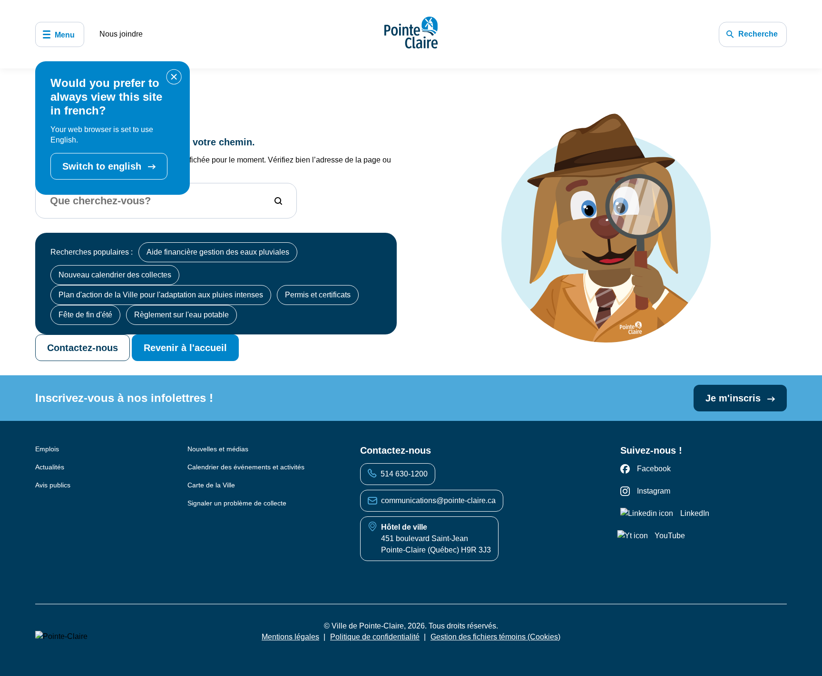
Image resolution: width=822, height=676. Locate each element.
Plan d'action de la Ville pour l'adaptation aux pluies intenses (161, 295)
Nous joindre (121, 34)
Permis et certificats (318, 295)
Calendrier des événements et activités (245, 467)
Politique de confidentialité (375, 637)
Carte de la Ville (211, 485)
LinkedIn (694, 513)
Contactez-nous (82, 348)
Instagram (653, 491)
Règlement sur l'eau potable (181, 315)
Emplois (47, 449)
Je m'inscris (734, 398)
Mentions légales (290, 637)
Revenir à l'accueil (185, 348)
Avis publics (52, 485)
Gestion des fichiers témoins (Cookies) (495, 637)
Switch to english (103, 166)
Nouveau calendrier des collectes (115, 275)
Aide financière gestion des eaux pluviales (218, 252)
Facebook (654, 469)
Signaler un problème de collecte (236, 503)
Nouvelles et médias (217, 449)
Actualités (49, 467)
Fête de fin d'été (85, 315)
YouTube (670, 536)
